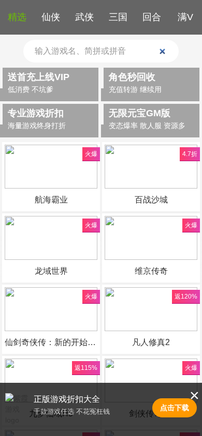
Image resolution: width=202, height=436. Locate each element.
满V (185, 17)
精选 (17, 17)
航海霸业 (51, 199)
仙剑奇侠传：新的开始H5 (51, 342)
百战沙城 (151, 199)
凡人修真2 (151, 342)
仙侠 (50, 17)
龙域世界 (51, 271)
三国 (118, 17)
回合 (151, 17)
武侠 (84, 17)
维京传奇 (151, 271)
